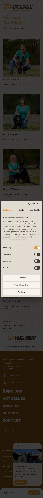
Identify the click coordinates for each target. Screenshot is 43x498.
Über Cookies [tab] (35, 210)
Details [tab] (21, 210)
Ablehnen (21, 292)
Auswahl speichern (21, 285)
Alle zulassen (21, 278)
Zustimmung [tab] (8, 210)
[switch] (37, 254)
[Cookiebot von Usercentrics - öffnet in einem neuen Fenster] (30, 204)
